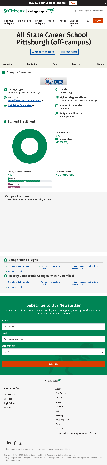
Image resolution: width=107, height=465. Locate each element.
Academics (77, 64)
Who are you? (8, 346)
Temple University (15, 271)
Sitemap (59, 415)
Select (6, 352)
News (58, 402)
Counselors (9, 394)
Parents (8, 407)
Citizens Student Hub (74, 23)
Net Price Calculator (20, 105)
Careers (59, 397)
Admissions (32, 64)
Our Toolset (60, 393)
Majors (100, 64)
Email (4, 333)
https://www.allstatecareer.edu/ (24, 100)
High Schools (10, 403)
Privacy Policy (62, 420)
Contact (59, 406)
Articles (52, 21)
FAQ (57, 411)
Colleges (8, 399)
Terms (58, 424)
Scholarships (24, 21)
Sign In (98, 21)
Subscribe (54, 364)
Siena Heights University (18, 266)
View (73, 3)
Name (5, 321)
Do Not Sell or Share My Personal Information (78, 433)
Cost (55, 64)
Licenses (59, 428)
